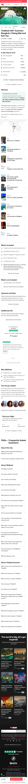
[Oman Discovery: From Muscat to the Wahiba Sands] (20, 702)
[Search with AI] (9, 4)
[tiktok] (19, 741)
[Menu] (25, 4)
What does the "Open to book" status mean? (12, 506)
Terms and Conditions (18, 736)
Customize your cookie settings (13, 766)
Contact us (16, 4)
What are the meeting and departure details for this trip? (11, 452)
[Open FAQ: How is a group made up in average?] (25, 513)
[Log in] (21, 4)
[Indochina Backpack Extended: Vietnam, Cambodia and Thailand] (7, 702)
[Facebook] (13, 741)
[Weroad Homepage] (13, 728)
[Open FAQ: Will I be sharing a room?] (25, 556)
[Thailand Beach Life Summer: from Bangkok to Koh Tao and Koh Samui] (7, 654)
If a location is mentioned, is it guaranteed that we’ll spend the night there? (12, 534)
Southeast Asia (15, 27)
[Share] (25, 8)
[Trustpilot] (22, 39)
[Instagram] (16, 741)
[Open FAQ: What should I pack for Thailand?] (25, 621)
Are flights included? (7, 469)
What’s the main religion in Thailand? (11, 616)
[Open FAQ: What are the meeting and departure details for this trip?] (25, 452)
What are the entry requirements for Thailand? (11, 567)
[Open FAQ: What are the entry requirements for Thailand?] (25, 567)
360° (25, 75)
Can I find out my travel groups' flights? (12, 500)
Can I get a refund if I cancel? (9, 474)
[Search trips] (6, 4)
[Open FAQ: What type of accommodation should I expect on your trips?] (25, 526)
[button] (13, 140)
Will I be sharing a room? (8, 556)
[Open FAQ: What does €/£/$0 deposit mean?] (25, 485)
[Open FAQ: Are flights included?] (25, 469)
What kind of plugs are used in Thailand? (12, 611)
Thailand (23, 27)
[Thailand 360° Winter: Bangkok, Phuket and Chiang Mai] (7, 678)
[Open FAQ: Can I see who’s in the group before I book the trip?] (25, 519)
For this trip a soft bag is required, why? (12, 459)
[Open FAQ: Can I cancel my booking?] (25, 490)
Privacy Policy (5, 736)
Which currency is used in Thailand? (11, 578)
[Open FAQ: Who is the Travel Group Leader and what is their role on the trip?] (25, 543)
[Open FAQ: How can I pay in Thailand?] (25, 584)
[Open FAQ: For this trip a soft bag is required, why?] (25, 459)
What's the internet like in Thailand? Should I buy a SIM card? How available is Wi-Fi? (12, 596)
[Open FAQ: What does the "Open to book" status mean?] (25, 507)
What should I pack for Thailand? (10, 621)
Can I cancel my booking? (8, 490)
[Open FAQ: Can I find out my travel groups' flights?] (25, 500)
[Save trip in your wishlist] (10, 649)
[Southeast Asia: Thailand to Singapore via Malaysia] (20, 678)
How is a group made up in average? (11, 513)
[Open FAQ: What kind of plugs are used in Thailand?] (25, 611)
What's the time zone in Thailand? (10, 573)
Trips (6, 27)
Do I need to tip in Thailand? (9, 589)
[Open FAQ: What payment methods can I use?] (25, 495)
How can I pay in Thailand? (8, 584)
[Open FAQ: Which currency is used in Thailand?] (25, 579)
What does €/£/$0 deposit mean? (10, 485)
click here (16, 111)
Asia (10, 27)
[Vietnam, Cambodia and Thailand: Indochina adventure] (20, 654)
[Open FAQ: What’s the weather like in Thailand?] (25, 627)
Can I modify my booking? (8, 479)
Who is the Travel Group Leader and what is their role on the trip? (11, 542)
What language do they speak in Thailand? (10, 604)
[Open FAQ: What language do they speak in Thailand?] (25, 604)
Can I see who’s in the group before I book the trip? (11, 519)
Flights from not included (14, 84)
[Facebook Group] (10, 741)
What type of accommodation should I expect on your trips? (12, 526)
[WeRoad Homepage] (2, 5)
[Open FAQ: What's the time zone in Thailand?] (25, 573)
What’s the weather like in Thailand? (11, 626)
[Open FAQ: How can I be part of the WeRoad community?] (25, 550)
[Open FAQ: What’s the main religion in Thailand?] (25, 616)
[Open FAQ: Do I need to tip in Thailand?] (25, 589)
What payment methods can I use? (11, 495)
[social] (7, 741)
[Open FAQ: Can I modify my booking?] (25, 479)
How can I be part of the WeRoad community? (10, 550)
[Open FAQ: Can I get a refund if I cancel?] (25, 474)
